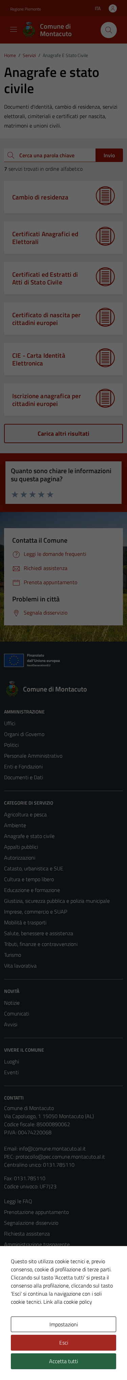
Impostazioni (63, 1324)
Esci (63, 1342)
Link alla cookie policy (67, 1302)
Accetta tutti (63, 1361)
